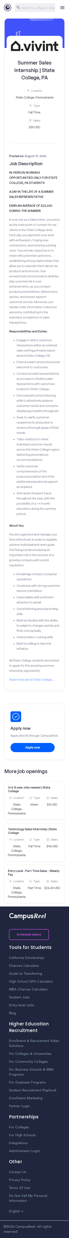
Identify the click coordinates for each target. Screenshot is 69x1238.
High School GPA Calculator (31, 981)
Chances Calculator (24, 966)
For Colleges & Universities (30, 1054)
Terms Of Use (19, 1188)
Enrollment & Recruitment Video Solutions (34, 1043)
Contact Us (17, 1172)
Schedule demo (29, 934)
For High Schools (22, 1135)
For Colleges (19, 1127)
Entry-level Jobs (21, 1005)
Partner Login (19, 1106)
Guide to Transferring (25, 973)
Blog (12, 1013)
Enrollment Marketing (26, 1098)
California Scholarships (27, 958)
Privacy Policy (20, 1180)
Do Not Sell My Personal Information (28, 1198)
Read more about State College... (31, 679)
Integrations (18, 1143)
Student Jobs (19, 997)
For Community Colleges (28, 1061)
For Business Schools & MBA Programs (31, 1072)
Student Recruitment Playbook (33, 1090)
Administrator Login (24, 1151)
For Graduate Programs (27, 1082)
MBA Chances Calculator (28, 989)
